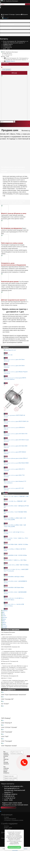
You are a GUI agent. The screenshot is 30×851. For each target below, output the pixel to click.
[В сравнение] (7, 358)
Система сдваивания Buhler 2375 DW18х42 (10, 409)
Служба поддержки (7, 24)
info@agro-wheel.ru (8, 44)
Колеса (5, 347)
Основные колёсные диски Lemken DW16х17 (9, 457)
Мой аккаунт (5, 31)
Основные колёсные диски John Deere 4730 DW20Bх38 (10, 434)
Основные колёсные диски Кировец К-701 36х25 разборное (9, 482)
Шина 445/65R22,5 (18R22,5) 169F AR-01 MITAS (10, 549)
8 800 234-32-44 (7, 46)
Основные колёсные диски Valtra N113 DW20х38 (9, 469)
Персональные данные (10, 818)
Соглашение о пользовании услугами (13, 820)
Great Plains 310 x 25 (8, 348)
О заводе (6, 817)
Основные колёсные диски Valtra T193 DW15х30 (9, 475)
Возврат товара (8, 827)
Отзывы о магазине (11, 629)
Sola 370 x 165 (7, 353)
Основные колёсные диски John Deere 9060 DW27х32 (10, 446)
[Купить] (4, 358)
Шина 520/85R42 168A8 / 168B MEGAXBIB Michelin (10, 592)
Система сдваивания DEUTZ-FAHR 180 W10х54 (10, 415)
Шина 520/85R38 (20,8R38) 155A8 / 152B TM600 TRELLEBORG (10, 526)
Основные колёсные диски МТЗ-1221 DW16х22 (9, 488)
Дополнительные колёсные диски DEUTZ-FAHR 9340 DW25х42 (10, 379)
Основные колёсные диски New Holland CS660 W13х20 (11, 463)
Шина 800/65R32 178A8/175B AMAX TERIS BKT (10, 512)
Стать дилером (6, 69)
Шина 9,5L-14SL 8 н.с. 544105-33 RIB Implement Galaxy (10, 604)
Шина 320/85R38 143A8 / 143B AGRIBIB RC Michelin (10, 581)
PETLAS (14, 73)
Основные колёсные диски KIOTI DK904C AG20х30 (9, 452)
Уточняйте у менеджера (10, 351)
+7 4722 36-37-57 (7, 47)
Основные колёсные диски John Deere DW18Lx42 (9, 360)
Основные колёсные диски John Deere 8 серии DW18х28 (10, 440)
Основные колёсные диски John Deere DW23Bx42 (9, 366)
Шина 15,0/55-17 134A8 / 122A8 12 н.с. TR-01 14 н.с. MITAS (11, 538)
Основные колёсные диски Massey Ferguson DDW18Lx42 (10, 372)
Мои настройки (6, 34)
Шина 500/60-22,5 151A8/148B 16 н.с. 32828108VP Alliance (10, 598)
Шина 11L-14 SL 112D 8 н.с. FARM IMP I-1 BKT (10, 495)
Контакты (6, 826)
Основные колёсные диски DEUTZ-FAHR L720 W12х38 (10, 422)
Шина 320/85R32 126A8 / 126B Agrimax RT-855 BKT (10, 506)
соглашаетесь (19, 835)
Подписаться (8, 807)
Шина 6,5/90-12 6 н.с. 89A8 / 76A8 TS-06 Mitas (10, 563)
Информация (6, 21)
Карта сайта (7, 829)
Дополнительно (6, 28)
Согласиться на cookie (14, 847)
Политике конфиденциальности (14, 843)
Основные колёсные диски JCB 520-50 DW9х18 (10, 428)
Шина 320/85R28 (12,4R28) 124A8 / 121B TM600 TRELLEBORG (10, 519)
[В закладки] (5, 358)
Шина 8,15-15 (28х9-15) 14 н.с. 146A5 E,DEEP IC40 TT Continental (10, 571)
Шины (5, 493)
